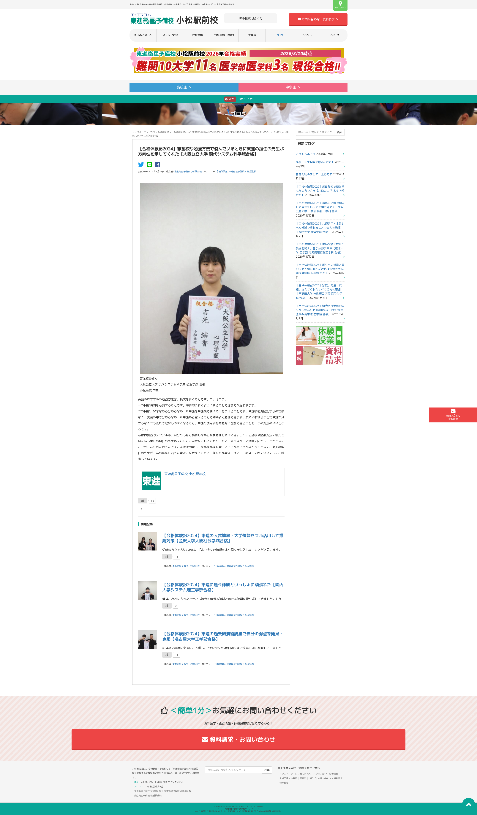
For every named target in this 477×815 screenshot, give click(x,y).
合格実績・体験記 (224, 35)
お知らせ (334, 35)
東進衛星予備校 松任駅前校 (148, 795)
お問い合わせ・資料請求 (330, 778)
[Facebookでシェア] (158, 166)
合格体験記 (163, 132)
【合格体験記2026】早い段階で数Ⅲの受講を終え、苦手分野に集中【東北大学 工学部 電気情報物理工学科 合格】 (320, 248)
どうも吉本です (305, 154)
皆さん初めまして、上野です (314, 174)
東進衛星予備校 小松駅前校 (242, 171)
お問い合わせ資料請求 (453, 417)
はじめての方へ (143, 35)
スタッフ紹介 (170, 35)
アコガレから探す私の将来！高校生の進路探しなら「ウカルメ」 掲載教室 (238, 806)
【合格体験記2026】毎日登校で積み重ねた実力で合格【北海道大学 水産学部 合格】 (320, 191)
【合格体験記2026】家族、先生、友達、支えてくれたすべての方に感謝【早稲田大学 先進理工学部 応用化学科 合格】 (319, 291)
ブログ (279, 35)
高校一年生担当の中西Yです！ (315, 162)
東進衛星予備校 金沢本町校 (148, 791)
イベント (306, 35)
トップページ (139, 132)
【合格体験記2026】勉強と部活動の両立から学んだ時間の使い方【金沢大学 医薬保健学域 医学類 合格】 (320, 310)
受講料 (252, 35)
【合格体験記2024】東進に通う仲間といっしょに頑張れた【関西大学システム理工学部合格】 (222, 587)
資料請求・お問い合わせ (241, 739)
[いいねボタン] (142, 500)
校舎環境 (197, 35)
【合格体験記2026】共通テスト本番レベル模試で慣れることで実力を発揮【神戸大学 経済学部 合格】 (320, 228)
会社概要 (283, 782)
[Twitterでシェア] (142, 166)
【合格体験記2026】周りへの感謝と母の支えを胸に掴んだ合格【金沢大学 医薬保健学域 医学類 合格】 (320, 269)
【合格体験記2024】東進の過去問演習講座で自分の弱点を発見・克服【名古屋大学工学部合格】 (222, 636)
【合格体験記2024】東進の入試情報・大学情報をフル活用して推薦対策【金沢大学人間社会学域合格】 (222, 538)
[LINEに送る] (150, 166)
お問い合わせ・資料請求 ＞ (320, 19)
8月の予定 (240, 99)
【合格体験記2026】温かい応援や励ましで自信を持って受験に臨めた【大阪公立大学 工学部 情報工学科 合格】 (320, 207)
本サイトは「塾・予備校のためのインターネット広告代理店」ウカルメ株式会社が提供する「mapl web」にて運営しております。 (238, 811)
